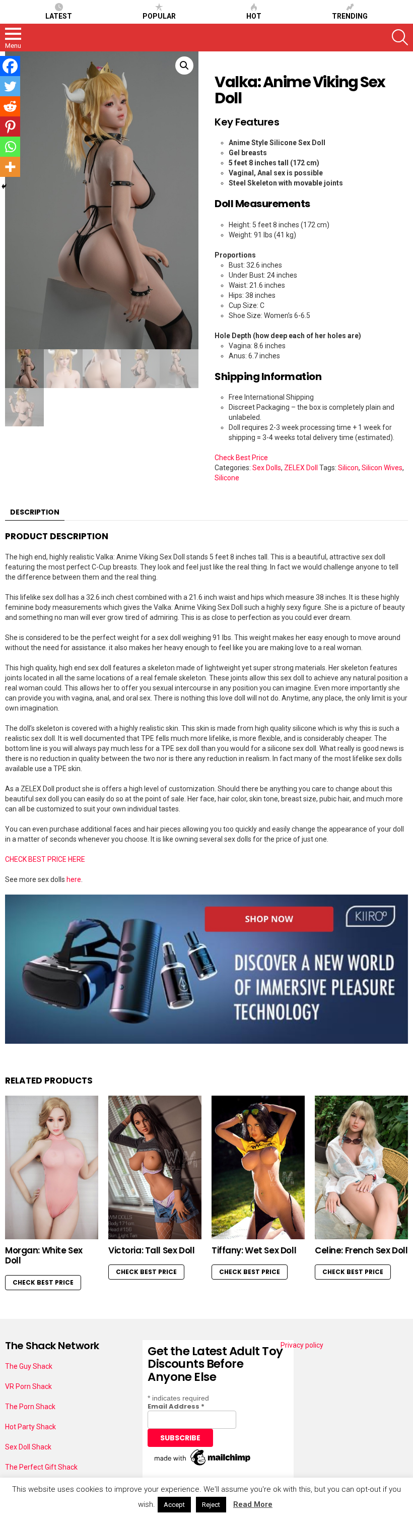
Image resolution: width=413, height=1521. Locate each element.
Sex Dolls (266, 468)
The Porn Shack (30, 1407)
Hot (253, 16)
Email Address (176, 1406)
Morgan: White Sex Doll (44, 1255)
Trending (350, 16)
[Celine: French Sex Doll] (361, 1167)
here (73, 879)
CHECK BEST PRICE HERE (45, 859)
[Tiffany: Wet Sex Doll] (258, 1167)
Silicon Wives (382, 468)
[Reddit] (10, 106)
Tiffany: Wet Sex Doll (254, 1250)
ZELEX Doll (301, 468)
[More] (10, 167)
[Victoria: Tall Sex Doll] (154, 1167)
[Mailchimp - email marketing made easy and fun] (203, 1466)
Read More (252, 1504)
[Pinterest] (10, 126)
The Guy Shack (28, 1366)
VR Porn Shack (28, 1386)
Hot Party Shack (30, 1427)
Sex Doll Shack (28, 1447)
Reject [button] (211, 1504)
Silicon (348, 468)
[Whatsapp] (10, 147)
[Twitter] (10, 86)
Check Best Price (241, 458)
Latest (58, 16)
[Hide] (4, 186)
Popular (159, 16)
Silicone (227, 478)
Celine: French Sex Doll (361, 1250)
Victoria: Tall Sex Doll (151, 1250)
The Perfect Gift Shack (41, 1467)
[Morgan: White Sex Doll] (51, 1167)
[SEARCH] (400, 37)
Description (34, 512)
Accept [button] (174, 1504)
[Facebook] (10, 66)
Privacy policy (302, 1345)
